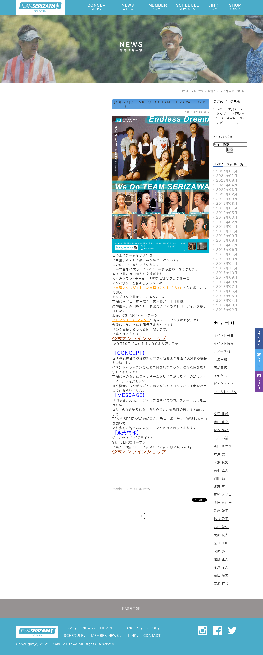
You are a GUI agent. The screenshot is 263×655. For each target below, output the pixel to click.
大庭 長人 (221, 535)
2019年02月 (227, 222)
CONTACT (152, 635)
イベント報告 (224, 335)
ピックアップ (224, 383)
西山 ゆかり (223, 446)
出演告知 (220, 359)
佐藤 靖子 (221, 510)
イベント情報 (224, 343)
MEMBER (158, 7)
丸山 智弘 (221, 526)
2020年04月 (227, 185)
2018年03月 (227, 258)
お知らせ (220, 375)
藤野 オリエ (223, 494)
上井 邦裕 (221, 438)
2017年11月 (227, 268)
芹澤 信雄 (221, 413)
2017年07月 (227, 286)
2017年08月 (227, 282)
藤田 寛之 (221, 421)
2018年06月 (227, 249)
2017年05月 (227, 295)
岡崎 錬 (219, 478)
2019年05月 (227, 212)
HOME (69, 628)
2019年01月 (227, 226)
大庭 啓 (219, 551)
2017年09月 (227, 277)
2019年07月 (227, 208)
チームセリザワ (225, 391)
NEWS (128, 7)
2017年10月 (227, 272)
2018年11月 (227, 231)
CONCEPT (97, 7)
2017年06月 (227, 291)
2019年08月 (227, 203)
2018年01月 (227, 263)
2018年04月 (227, 254)
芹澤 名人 (221, 567)
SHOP (235, 7)
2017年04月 (227, 300)
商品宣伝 (220, 367)
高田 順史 (221, 575)
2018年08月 (227, 240)
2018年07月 (227, 245)
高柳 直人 (221, 470)
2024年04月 (227, 171)
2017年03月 (227, 305)
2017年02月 (227, 309)
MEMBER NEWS (105, 635)
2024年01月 (227, 175)
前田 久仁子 (223, 502)
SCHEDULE (187, 7)
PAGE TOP (131, 608)
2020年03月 (227, 189)
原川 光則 (221, 543)
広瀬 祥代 (221, 583)
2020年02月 (227, 194)
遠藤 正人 (221, 559)
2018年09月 (227, 235)
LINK (213, 7)
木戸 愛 (219, 454)
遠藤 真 (219, 486)
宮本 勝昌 (221, 429)
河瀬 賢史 (221, 462)
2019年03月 (227, 217)
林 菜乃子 (221, 518)
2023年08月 (227, 180)
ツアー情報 (222, 351)
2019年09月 (227, 198)
